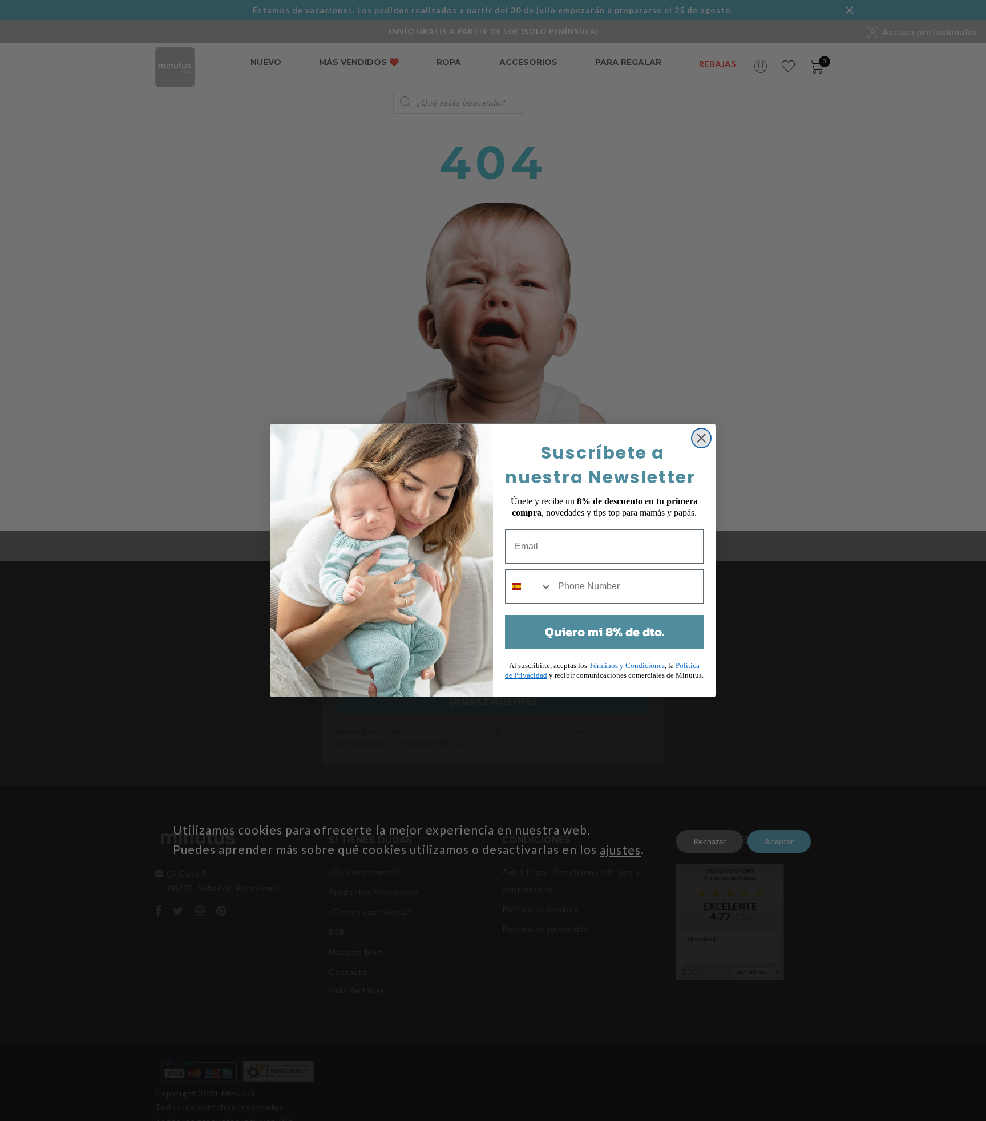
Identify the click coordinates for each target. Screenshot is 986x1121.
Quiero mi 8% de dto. (604, 631)
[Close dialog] (701, 438)
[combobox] (529, 586)
